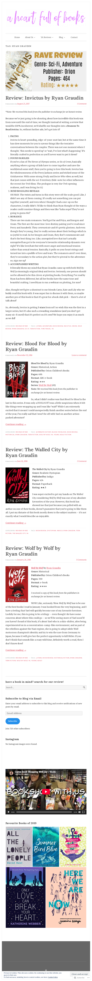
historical (10, 434)
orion (74, 326)
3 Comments (81, 560)
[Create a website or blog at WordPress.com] (46, 970)
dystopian (51, 530)
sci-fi (27, 329)
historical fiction (61, 658)
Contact (74, 37)
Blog (61, 37)
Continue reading (16, 424)
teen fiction (35, 329)
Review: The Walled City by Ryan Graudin (37, 452)
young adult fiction (62, 434)
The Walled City (19, 533)
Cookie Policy (53, 977)
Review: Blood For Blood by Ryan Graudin (36, 346)
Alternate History (43, 432)
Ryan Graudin (18, 329)
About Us (29, 37)
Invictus (67, 326)
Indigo (60, 530)
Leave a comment (79, 355)
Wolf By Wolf (45, 385)
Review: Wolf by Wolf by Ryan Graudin (33, 551)
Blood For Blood (59, 432)
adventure (47, 326)
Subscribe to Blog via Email (23, 698)
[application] (46, 791)
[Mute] (79, 812)
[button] (19, 846)
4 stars (39, 658)
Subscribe (12, 721)
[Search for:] (46, 687)
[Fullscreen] (83, 812)
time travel (46, 329)
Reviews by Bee (22, 326)
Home (17, 37)
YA (53, 329)
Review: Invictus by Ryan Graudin (44, 98)
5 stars (39, 326)
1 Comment (81, 104)
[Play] (8, 812)
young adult (36, 660)
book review (58, 326)
